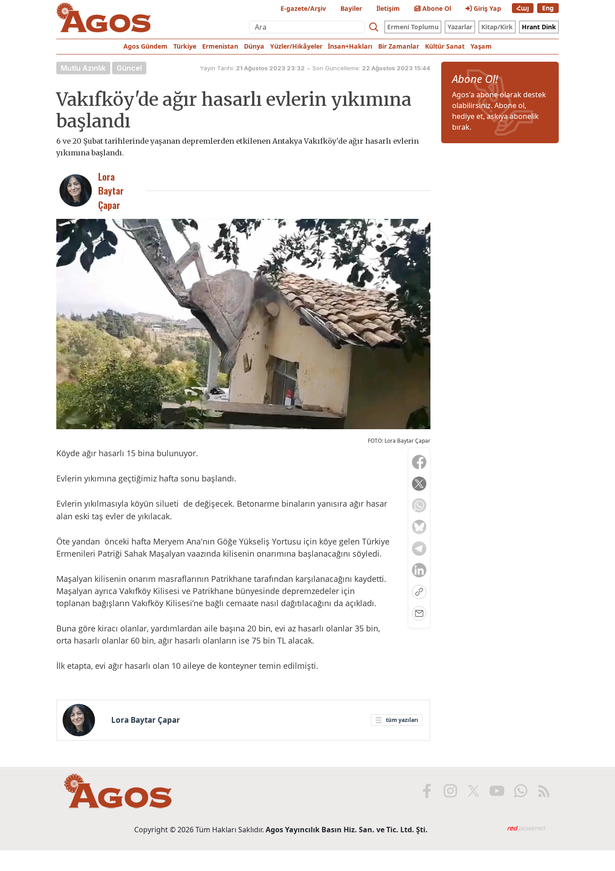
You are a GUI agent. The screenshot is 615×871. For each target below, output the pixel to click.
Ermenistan (220, 46)
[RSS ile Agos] (543, 790)
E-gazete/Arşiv (303, 8)
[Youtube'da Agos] (497, 790)
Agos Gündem (145, 46)
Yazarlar (460, 27)
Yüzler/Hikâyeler (296, 46)
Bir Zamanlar (398, 46)
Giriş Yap (486, 8)
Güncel (129, 68)
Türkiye (184, 46)
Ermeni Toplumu (413, 27)
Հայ (522, 8)
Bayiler (351, 8)
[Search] (373, 27)
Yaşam (481, 46)
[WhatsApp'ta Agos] (520, 790)
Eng (548, 8)
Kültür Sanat (445, 46)
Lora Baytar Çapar (145, 720)
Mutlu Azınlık (83, 68)
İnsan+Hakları (350, 46)
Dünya (254, 46)
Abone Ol (436, 8)
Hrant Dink (539, 27)
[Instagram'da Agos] (450, 790)
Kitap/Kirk (497, 27)
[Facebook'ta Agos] (426, 790)
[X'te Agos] (473, 790)
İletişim (388, 8)
